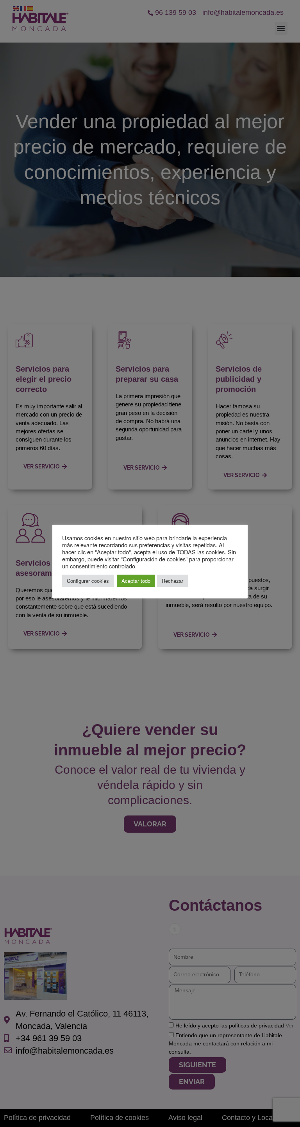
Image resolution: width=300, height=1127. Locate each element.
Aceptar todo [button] (135, 580)
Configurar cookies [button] (88, 580)
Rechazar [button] (172, 580)
